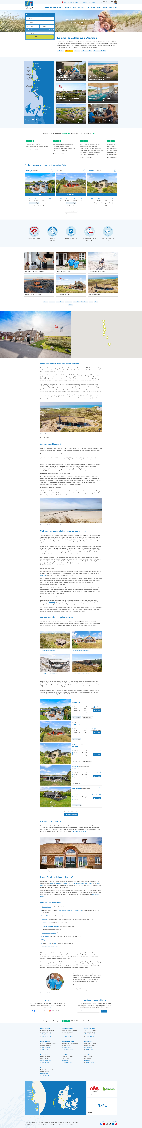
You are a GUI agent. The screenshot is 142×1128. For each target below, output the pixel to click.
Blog (99, 7)
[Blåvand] (32, 91)
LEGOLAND (52, 602)
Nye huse (77, 51)
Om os (105, 7)
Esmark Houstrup (45, 1041)
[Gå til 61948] (71, 731)
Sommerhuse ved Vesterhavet (53, 7)
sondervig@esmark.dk (45, 1034)
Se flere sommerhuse (71, 214)
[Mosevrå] (34, 89)
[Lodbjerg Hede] (34, 68)
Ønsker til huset (31, 30)
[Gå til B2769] (71, 775)
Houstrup (71, 304)
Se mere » (97, 711)
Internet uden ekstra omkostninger (50, 926)
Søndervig (52, 302)
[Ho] (33, 91)
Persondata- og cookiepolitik (57, 1125)
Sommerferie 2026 (87, 51)
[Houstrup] (34, 83)
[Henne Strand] (33, 85)
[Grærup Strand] (32, 86)
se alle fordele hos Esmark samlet (50, 947)
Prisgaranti (44, 940)
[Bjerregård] (32, 79)
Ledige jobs (60, 51)
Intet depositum (46, 936)
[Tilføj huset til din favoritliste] (52, 171)
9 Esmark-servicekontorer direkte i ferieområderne (70, 910)
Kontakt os (45, 1125)
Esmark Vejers (87, 1041)
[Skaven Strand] (37, 78)
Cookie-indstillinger (69, 1125)
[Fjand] (33, 64)
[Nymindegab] (33, 80)
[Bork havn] (34, 80)
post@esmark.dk (44, 1073)
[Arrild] (48, 107)
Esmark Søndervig (45, 1028)
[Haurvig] (32, 77)
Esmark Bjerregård (67, 1028)
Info (74, 7)
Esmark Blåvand (44, 1055)
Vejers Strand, (84, 883)
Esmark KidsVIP (46, 916)
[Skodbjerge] (32, 78)
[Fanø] (37, 96)
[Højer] (43, 112)
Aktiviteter (81, 7)
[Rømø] (39, 107)
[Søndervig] (32, 70)
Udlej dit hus (113, 7)
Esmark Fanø (65, 1055)
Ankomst (31, 18)
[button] (104, 327)
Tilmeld (104, 1011)
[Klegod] (32, 71)
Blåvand (45, 302)
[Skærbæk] (44, 106)
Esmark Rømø (87, 1055)
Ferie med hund (46, 923)
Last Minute (69, 51)
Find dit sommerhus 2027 (99, 51)
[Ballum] (43, 109)
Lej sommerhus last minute (79, 831)
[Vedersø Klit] (32, 67)
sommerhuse (39, 37)
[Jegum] (35, 87)
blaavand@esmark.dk (45, 1060)
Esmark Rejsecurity (46, 907)
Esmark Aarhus (44, 1068)
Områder (68, 7)
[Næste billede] (119, 149)
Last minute (91, 7)
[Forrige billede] (23, 149)
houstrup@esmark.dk (45, 1047)
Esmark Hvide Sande (89, 1028)
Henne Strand (60, 302)
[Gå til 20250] (71, 797)
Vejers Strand (84, 302)
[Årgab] (32, 75)
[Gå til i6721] (71, 753)
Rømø (91, 302)
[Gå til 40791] (71, 709)
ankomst (49, 943)
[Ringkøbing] (35, 69)
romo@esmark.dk (88, 1060)
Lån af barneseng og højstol (49, 933)
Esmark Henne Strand (68, 1041)
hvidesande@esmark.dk (89, 1034)
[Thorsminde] (33, 63)
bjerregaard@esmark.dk (68, 1034)
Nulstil (52, 30)
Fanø (96, 302)
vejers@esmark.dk (88, 1047)
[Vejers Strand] (32, 87)
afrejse (54, 943)
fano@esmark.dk (66, 1060)
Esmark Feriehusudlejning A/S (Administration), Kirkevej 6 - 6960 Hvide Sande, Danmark (47, 1122)
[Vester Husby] (33, 66)
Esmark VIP (45, 919)
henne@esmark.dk (66, 1047)
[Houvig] (32, 68)
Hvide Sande (68, 302)
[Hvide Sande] (32, 74)
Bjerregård (76, 302)
